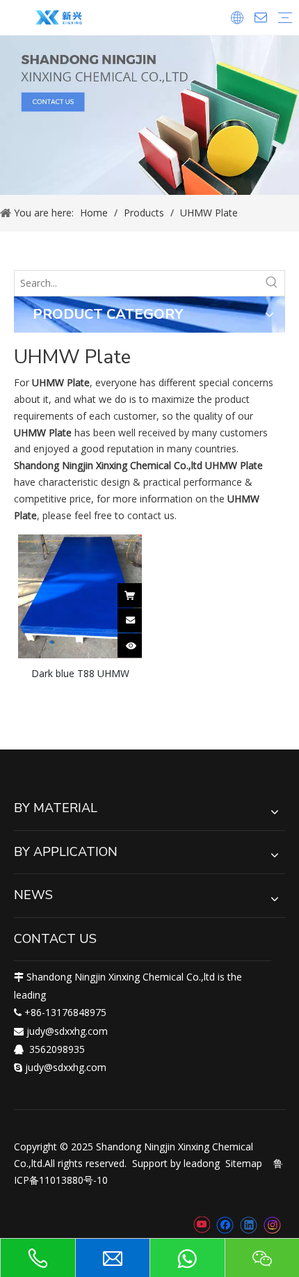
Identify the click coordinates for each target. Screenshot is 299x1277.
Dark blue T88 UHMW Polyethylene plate (80, 673)
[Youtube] (201, 1225)
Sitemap (243, 1163)
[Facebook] (225, 1225)
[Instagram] (273, 1225)
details (139, 641)
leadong (202, 1163)
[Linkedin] (248, 1225)
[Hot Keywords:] (271, 283)
